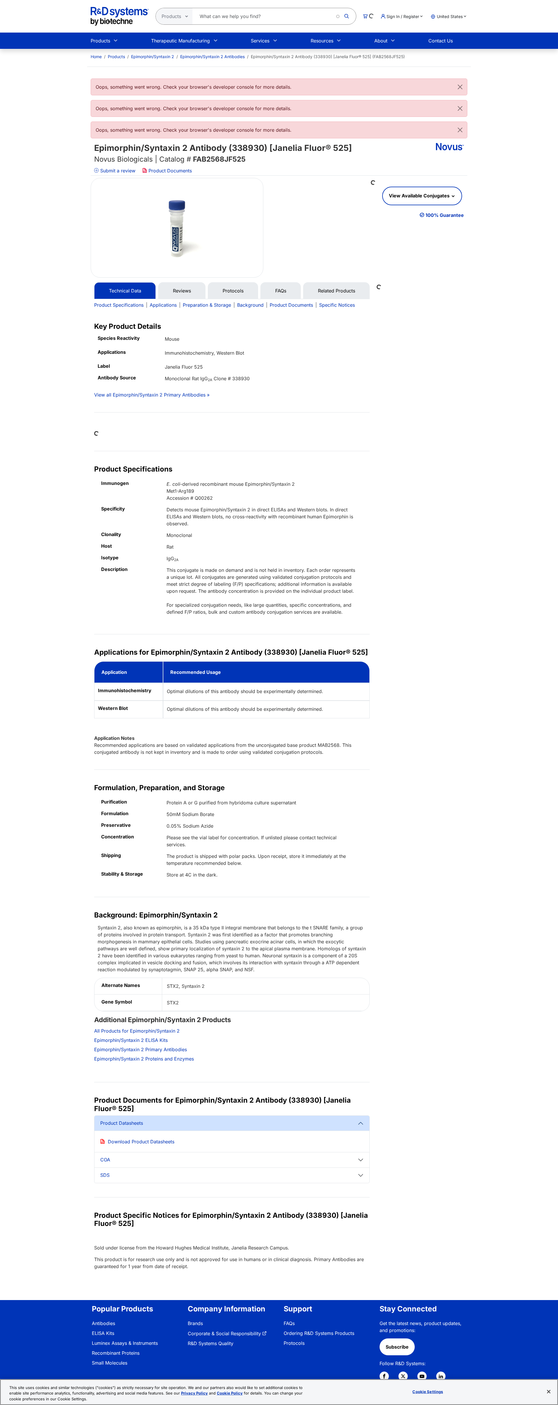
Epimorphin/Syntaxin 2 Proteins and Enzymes (144, 1059)
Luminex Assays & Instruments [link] (125, 1343)
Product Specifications (119, 305)
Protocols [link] (294, 1343)
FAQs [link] (289, 1323)
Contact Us (440, 41)
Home (96, 56)
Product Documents (169, 171)
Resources (322, 41)
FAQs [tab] (280, 291)
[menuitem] (96, 56)
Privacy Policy (194, 1393)
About (380, 41)
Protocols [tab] (233, 291)
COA (105, 1160)
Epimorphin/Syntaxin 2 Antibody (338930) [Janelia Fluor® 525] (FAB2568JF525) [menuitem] (328, 56)
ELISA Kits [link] (103, 1333)
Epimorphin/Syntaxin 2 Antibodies (212, 56)
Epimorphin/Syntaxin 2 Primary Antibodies (140, 1049)
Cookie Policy (230, 1393)
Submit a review (117, 171)
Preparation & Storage (207, 305)
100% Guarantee (444, 215)
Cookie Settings (427, 1391)
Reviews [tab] (182, 291)
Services (260, 41)
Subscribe (397, 1347)
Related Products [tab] (336, 291)
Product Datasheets (121, 1123)
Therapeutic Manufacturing (180, 41)
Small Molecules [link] (109, 1363)
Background (250, 305)
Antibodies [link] (103, 1323)
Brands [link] (195, 1323)
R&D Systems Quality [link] (210, 1343)
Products (100, 41)
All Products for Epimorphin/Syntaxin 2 (137, 1031)
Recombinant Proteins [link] (116, 1353)
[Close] (460, 87)
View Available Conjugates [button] (420, 196)
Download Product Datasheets (141, 1142)
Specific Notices (337, 305)
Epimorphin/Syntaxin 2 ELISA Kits (131, 1040)
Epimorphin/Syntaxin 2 (152, 56)
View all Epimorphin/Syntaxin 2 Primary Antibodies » (152, 395)
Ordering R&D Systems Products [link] (319, 1333)
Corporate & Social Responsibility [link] (224, 1333)
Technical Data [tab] (125, 291)
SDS (105, 1175)
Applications (163, 305)
